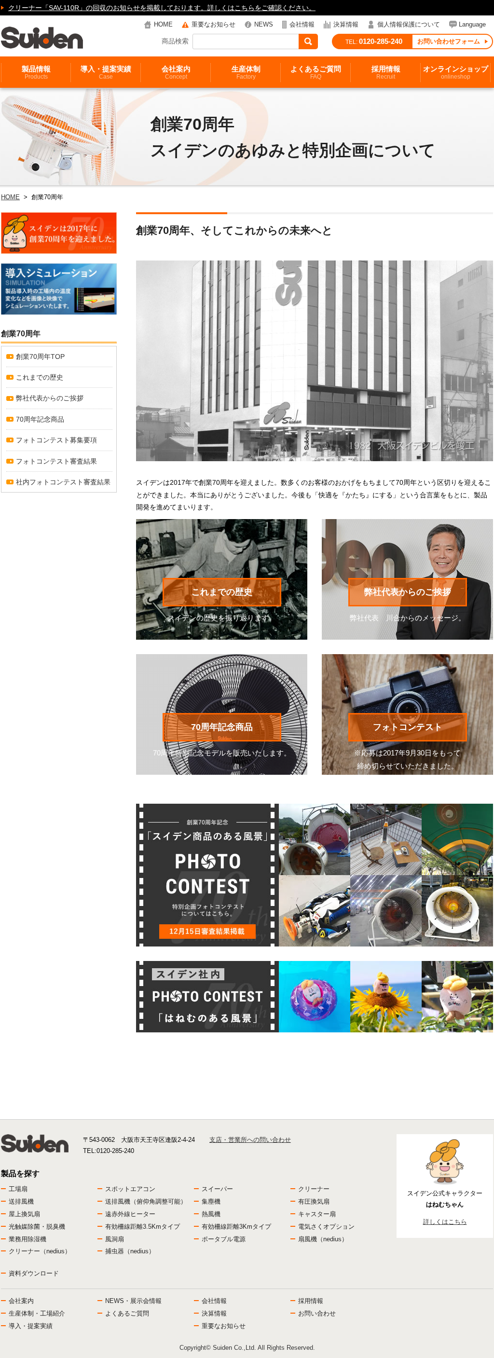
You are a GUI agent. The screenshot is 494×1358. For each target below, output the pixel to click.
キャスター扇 (317, 1214)
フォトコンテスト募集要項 (56, 440)
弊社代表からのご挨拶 (407, 592)
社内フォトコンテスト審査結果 (63, 482)
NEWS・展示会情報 (133, 1300)
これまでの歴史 (222, 592)
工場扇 (18, 1189)
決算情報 (345, 24)
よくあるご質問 (315, 72)
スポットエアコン (130, 1189)
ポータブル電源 (224, 1239)
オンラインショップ (455, 72)
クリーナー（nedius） (40, 1251)
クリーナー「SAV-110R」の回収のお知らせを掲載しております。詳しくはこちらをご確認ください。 (162, 8)
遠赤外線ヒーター (130, 1214)
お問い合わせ (317, 1313)
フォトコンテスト (407, 727)
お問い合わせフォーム (448, 41)
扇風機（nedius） (323, 1239)
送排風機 (21, 1201)
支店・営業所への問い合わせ (250, 1139)
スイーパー (217, 1189)
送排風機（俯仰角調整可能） (146, 1201)
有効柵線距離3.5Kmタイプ (142, 1226)
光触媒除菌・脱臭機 (37, 1226)
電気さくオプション (326, 1226)
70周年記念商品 (222, 727)
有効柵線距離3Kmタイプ (236, 1226)
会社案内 (176, 72)
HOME (163, 24)
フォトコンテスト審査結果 (56, 461)
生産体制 (246, 72)
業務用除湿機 (27, 1239)
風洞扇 (114, 1239)
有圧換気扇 (313, 1201)
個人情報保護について (408, 24)
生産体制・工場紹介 (37, 1313)
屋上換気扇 (24, 1214)
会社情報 (302, 24)
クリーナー (313, 1189)
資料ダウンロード (34, 1273)
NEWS (263, 24)
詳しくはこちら (445, 1221)
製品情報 (36, 72)
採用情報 (385, 72)
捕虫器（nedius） (130, 1251)
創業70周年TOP (40, 356)
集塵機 (211, 1201)
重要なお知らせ (213, 24)
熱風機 (211, 1214)
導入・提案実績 (106, 72)
